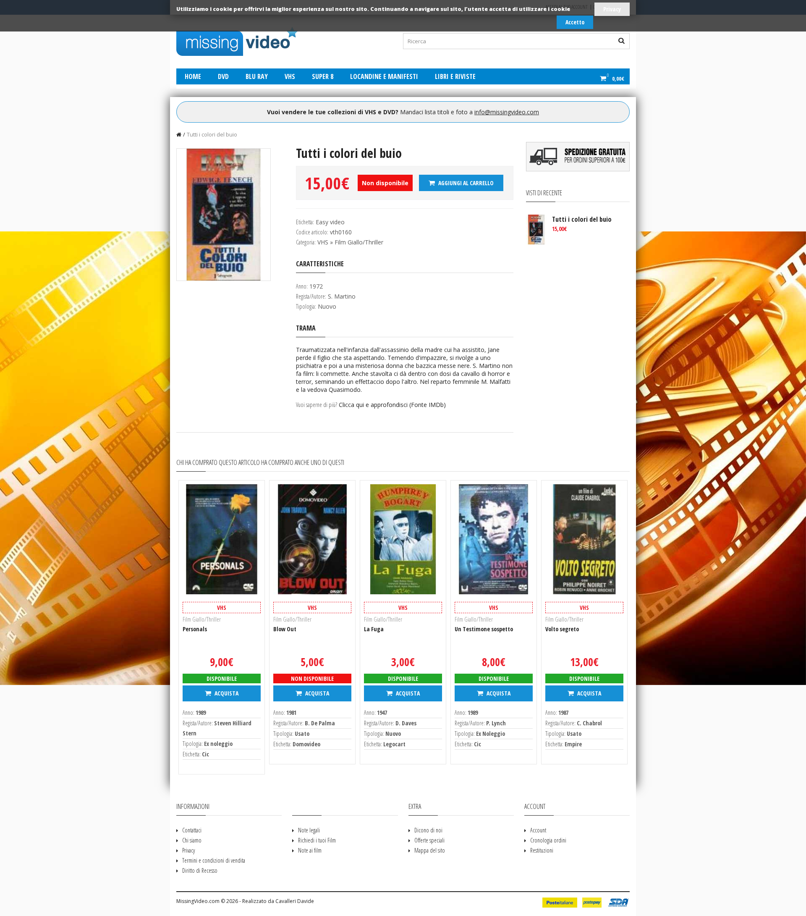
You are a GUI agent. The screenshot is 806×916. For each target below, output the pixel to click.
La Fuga (374, 629)
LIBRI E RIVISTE (455, 76)
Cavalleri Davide (294, 901)
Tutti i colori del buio (212, 134)
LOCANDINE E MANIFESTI (384, 76)
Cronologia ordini (548, 840)
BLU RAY (257, 76)
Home (193, 76)
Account (538, 830)
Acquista (225, 693)
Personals (195, 629)
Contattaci (192, 830)
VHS (290, 76)
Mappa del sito (429, 850)
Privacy (612, 9)
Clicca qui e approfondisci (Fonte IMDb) (392, 405)
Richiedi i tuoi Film (317, 840)
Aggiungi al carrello (465, 183)
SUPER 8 (322, 76)
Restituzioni (541, 850)
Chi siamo (192, 840)
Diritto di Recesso (199, 870)
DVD (223, 76)
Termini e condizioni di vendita (213, 860)
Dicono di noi (428, 830)
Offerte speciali (429, 840)
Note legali (309, 830)
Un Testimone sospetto (484, 629)
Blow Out (284, 629)
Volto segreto (562, 629)
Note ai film (310, 850)
